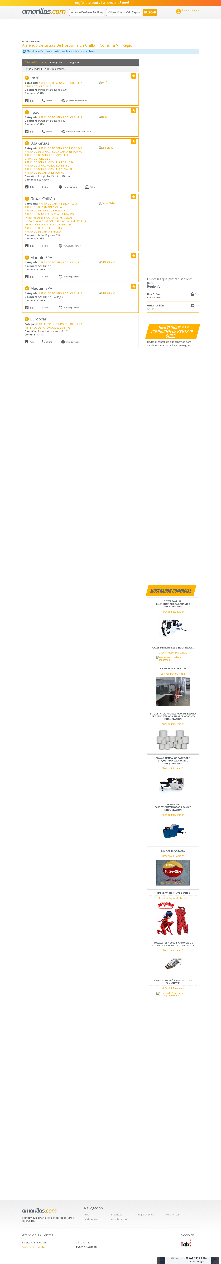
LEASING (65, 327)
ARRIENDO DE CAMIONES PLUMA (44, 172)
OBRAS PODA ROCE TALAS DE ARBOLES (48, 224)
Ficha (197, 294)
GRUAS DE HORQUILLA (38, 86)
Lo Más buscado (120, 1219)
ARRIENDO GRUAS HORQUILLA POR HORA (49, 162)
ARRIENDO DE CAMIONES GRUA (43, 207)
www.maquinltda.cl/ (72, 277)
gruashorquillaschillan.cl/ (76, 101)
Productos (116, 1214)
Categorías (56, 62)
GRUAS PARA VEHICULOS (71, 221)
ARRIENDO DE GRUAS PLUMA (42, 151)
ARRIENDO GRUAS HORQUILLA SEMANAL (49, 169)
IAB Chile (186, 1243)
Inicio (86, 1214)
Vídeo (92, 187)
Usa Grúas (153, 294)
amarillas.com (44, 11)
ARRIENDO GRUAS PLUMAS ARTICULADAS (49, 214)
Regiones (74, 62)
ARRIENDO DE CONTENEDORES (43, 228)
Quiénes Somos (93, 1219)
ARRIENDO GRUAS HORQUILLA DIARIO (47, 165)
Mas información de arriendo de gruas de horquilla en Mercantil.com (61, 51)
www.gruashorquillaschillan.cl (78, 131)
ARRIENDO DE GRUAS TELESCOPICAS (60, 148)
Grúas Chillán (155, 305)
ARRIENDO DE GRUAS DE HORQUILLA (60, 82)
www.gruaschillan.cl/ (72, 246)
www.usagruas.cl (70, 187)
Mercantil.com (172, 1214)
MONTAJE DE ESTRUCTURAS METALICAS (48, 217)
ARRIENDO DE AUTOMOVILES (42, 327)
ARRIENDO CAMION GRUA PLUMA (58, 203)
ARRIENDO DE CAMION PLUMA (43, 231)
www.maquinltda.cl (72, 307)
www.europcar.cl (73, 342)
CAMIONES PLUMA (71, 151)
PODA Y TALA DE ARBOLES (40, 221)
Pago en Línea (146, 1214)
